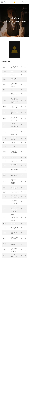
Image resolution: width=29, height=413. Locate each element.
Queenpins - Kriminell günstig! (14, 85)
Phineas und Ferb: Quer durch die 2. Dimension (14, 181)
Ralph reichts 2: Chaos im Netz (14, 106)
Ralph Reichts (14, 161)
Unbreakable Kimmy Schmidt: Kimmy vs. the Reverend (14, 100)
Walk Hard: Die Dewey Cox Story (14, 239)
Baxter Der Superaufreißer (14, 255)
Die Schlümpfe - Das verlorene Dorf (14, 112)
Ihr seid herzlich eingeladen (15, 67)
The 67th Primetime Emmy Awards (14, 125)
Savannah (13, 157)
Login (26, 2)
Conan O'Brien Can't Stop (14, 187)
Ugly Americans (14, 192)
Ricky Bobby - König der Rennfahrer (14, 250)
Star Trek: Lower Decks (14, 94)
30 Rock (13, 244)
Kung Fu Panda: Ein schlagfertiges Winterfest (14, 209)
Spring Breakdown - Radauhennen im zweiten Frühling (14, 217)
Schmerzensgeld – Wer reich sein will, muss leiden (15, 152)
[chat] (23, 2)
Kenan (12, 89)
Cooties (13, 142)
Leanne (12, 71)
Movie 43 (13, 146)
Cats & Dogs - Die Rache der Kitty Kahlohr (14, 202)
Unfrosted (13, 75)
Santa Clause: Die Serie (14, 79)
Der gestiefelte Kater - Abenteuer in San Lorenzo (14, 132)
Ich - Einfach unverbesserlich (15, 196)
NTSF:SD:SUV (14, 175)
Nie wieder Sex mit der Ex (14, 228)
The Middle (13, 223)
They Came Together (13, 138)
